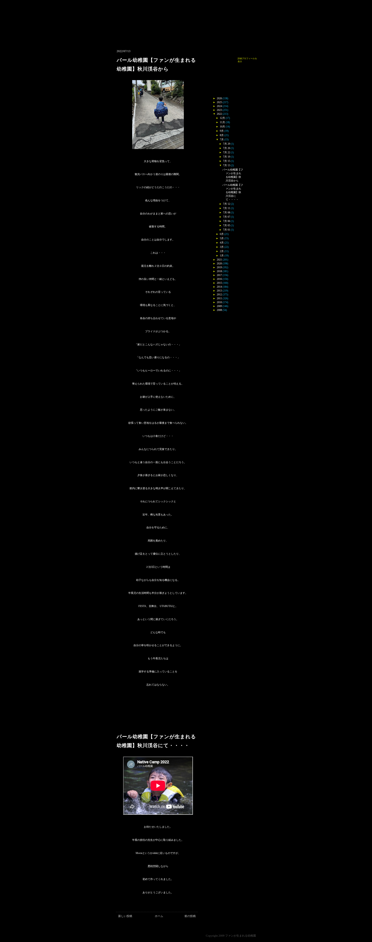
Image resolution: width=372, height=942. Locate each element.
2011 (219, 298)
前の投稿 (190, 916)
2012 (219, 294)
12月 (222, 117)
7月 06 (226, 221)
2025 (219, 102)
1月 (222, 255)
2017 (219, 275)
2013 (219, 290)
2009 (219, 306)
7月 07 (226, 216)
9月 (222, 130)
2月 (222, 251)
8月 (222, 135)
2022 (219, 113)
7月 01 (226, 229)
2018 (219, 271)
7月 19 (226, 156)
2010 (219, 302)
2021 (219, 259)
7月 (222, 139)
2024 (219, 106)
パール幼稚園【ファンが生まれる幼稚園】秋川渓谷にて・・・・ (232, 192)
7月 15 (226, 161)
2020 (219, 263)
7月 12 (226, 203)
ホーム (159, 916)
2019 (219, 267)
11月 (222, 122)
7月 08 (226, 212)
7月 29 (226, 143)
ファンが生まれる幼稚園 (240, 935)
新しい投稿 (125, 916)
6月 (222, 234)
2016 (219, 279)
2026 (219, 98)
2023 (219, 110)
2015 (219, 282)
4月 (222, 242)
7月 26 (226, 148)
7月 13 (226, 165)
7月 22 (226, 152)
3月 (222, 246)
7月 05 (226, 225)
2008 (219, 310)
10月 (222, 126)
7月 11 (226, 208)
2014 (219, 286)
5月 (222, 238)
